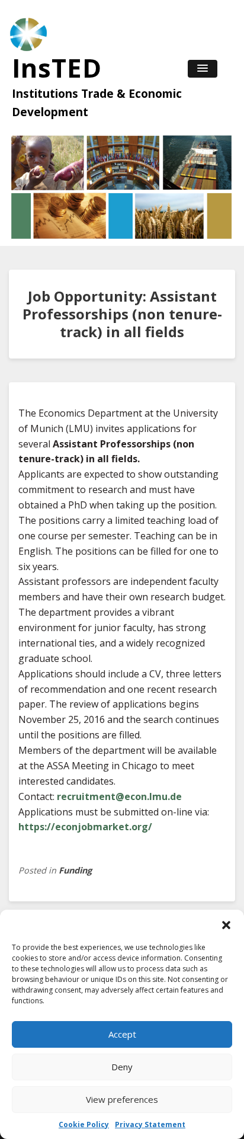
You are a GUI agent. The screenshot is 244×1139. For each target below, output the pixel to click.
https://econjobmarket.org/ (85, 826)
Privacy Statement (150, 1124)
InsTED (57, 67)
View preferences (122, 1099)
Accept (122, 1034)
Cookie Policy (84, 1124)
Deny (122, 1067)
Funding (75, 870)
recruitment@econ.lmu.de (119, 796)
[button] (226, 924)
